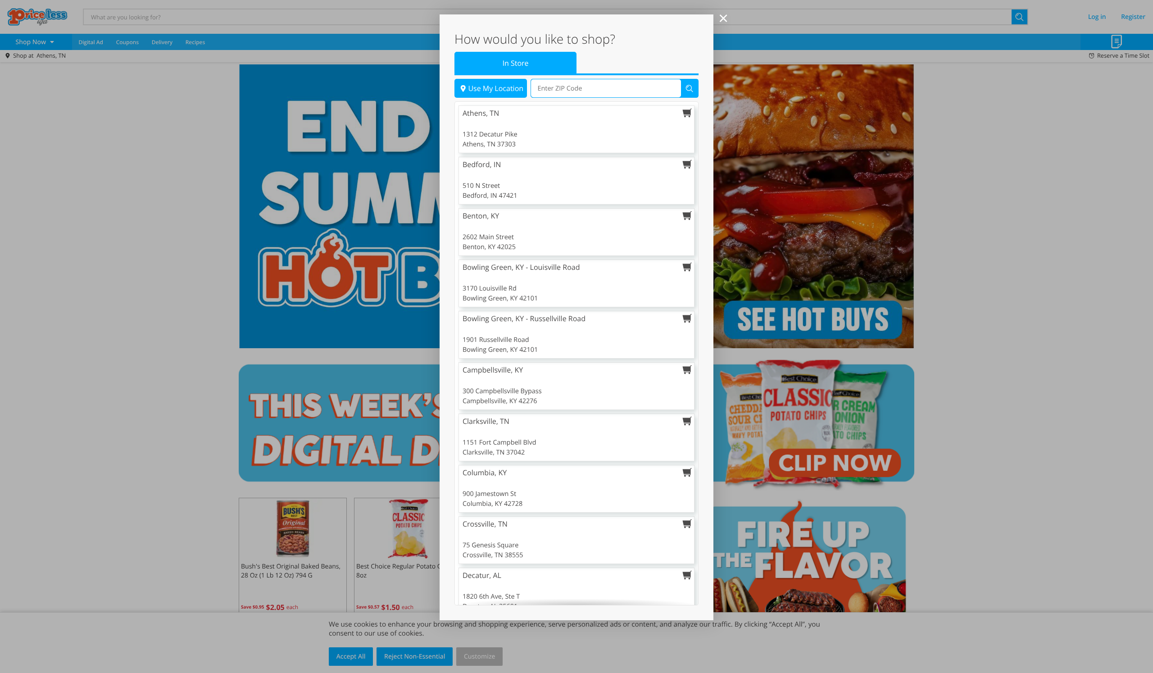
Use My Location (495, 88)
